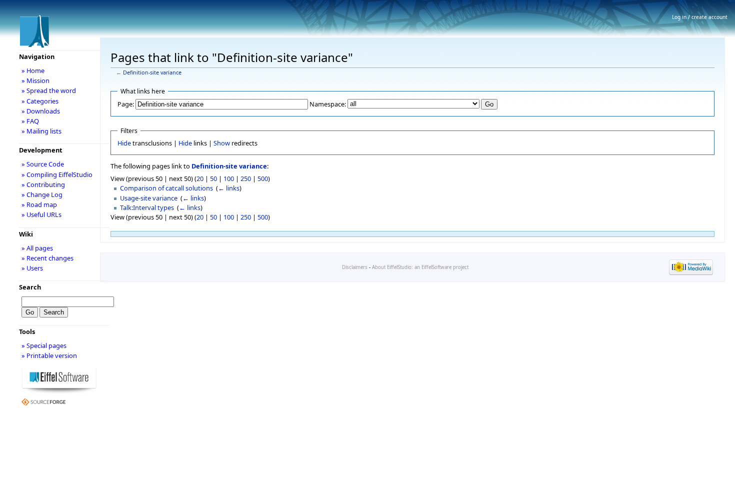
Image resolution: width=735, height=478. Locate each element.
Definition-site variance (152, 72)
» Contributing (43, 184)
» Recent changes (48, 258)
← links (229, 188)
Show (222, 143)
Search (30, 287)
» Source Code (43, 164)
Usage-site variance (149, 198)
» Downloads (41, 111)
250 (245, 178)
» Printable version (49, 355)
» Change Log (42, 194)
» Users (32, 268)
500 (263, 178)
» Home (33, 70)
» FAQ (30, 121)
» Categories (40, 101)
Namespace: (328, 104)
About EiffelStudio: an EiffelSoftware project (420, 267)
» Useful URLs (42, 214)
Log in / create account (700, 17)
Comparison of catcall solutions (166, 188)
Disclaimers (355, 267)
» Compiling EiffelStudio (57, 174)
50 (213, 178)
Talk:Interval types (147, 207)
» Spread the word (49, 90)
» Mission (36, 80)
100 (229, 178)
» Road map (39, 204)
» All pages (37, 248)
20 (200, 178)
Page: (126, 104)
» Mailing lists (42, 131)
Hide (124, 143)
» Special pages (44, 345)
